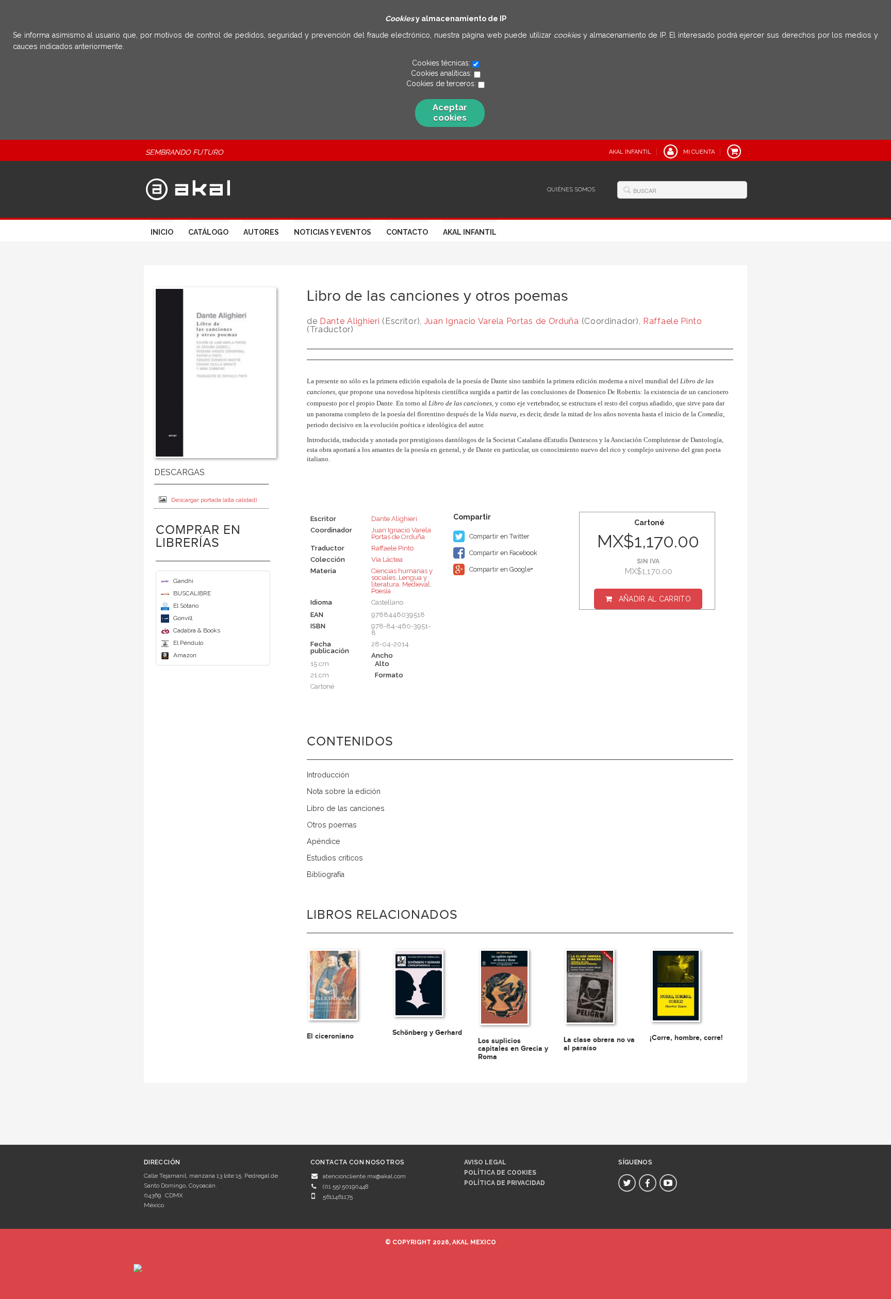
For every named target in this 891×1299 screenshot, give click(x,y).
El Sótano (186, 605)
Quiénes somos (571, 189)
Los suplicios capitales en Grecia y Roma (513, 1048)
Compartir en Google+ (500, 569)
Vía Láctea (387, 559)
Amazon (184, 655)
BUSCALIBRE (192, 593)
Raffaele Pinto (672, 321)
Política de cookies (500, 1172)
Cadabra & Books (196, 630)
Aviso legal (485, 1162)
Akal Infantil (470, 232)
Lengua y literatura (399, 581)
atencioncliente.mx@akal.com (364, 1176)
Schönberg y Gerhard (427, 1032)
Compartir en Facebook (502, 553)
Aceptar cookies (450, 113)
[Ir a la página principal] (188, 187)
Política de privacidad (504, 1183)
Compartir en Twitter (499, 536)
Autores (261, 232)
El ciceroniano (330, 1036)
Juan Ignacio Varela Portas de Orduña (501, 321)
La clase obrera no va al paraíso (599, 1043)
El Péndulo (188, 642)
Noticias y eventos (332, 232)
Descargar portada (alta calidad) (214, 500)
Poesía (381, 591)
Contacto (407, 232)
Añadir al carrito (655, 599)
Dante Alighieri (350, 321)
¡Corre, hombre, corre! (686, 1037)
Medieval (416, 584)
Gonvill (182, 618)
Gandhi (183, 580)
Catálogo (208, 232)
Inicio (162, 232)
